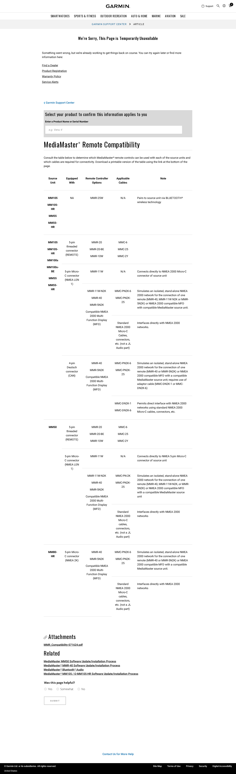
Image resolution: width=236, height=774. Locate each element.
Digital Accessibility (222, 766)
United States (10, 771)
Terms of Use (174, 766)
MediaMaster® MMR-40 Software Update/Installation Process (82, 665)
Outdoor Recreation (113, 16)
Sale (183, 16)
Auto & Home (139, 16)
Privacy (189, 766)
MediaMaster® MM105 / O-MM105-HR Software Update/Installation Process (91, 673)
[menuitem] (207, 6)
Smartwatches (60, 16)
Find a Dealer (50, 65)
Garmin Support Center (109, 24)
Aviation (170, 16)
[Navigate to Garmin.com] (118, 6)
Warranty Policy (51, 76)
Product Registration (54, 71)
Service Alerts (50, 82)
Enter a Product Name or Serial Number (66, 121)
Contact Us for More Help (118, 754)
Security (203, 766)
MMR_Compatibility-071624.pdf (63, 644)
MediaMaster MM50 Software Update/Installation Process (80, 661)
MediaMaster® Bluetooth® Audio (64, 669)
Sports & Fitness (85, 16)
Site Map (157, 766)
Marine (156, 16)
